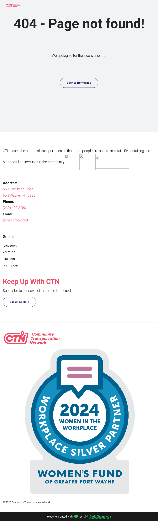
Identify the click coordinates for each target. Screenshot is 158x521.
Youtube (9, 252)
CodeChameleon (100, 516)
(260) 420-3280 (14, 208)
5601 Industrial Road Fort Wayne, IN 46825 (19, 192)
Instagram (10, 265)
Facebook (10, 245)
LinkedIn (9, 259)
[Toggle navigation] (150, 5)
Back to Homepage (79, 82)
